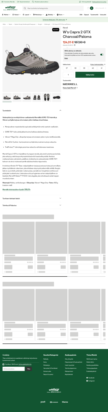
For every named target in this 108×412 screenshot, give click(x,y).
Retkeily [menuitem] (50, 15)
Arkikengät (47, 24)
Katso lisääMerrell (69, 88)
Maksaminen (69, 371)
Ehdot (66, 58)
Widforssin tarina (91, 359)
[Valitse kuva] (7, 97)
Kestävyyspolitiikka (92, 365)
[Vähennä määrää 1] (64, 75)
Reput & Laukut (48, 374)
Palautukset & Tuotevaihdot (73, 362)
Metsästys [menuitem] (38, 15)
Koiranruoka (47, 371)
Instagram (91, 381)
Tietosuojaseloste (91, 368)
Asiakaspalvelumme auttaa (99, 2)
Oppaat (86, 15)
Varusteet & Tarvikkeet (50, 368)
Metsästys (46, 365)
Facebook (91, 378)
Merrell (65, 28)
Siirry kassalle (99, 8)
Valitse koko (90, 75)
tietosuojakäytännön (25, 364)
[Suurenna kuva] (32, 59)
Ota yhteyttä (69, 359)
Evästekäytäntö (91, 371)
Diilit (81, 15)
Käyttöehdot (69, 374)
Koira (45, 362)
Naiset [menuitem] (16, 15)
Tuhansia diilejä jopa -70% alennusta (54, 20)
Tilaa (28, 369)
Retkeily (45, 359)
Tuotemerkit (94, 15)
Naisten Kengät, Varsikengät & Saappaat (25, 24)
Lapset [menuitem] (27, 15)
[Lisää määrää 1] (72, 75)
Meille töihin (90, 362)
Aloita (4, 24)
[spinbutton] (68, 75)
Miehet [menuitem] (6, 15)
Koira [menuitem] (60, 15)
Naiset (10, 24)
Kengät (40, 24)
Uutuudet (103, 15)
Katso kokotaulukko (96, 64)
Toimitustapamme (70, 368)
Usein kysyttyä (69, 365)
